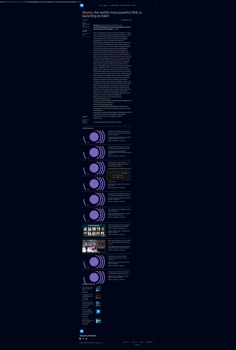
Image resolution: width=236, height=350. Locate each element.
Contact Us (134, 5)
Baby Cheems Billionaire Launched (85, 121)
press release (99, 122)
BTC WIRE (109, 140)
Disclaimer (142, 342)
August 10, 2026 (85, 307)
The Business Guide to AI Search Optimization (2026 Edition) (87, 304)
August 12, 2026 (85, 299)
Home (100, 5)
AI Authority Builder (114, 5)
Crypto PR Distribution (125, 5)
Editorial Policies (149, 342)
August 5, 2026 (85, 316)
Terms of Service (125, 342)
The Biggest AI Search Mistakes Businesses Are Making (87, 296)
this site (119, 122)
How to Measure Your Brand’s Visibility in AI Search (87, 288)
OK (118, 176)
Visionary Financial (85, 33)
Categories (105, 5)
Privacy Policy (124, 173)
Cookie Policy (137, 344)
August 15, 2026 (85, 292)
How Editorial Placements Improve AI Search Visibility (88, 320)
